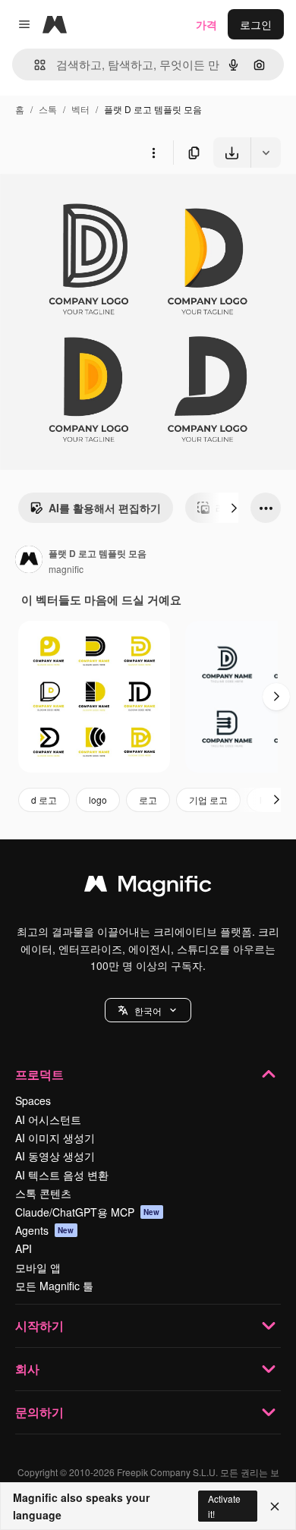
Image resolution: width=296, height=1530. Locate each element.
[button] (148, 1010)
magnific (66, 568)
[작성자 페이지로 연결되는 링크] (29, 561)
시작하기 (39, 1325)
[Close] (274, 1506)
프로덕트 (39, 1074)
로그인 (256, 24)
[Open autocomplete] (34, 65)
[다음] (233, 508)
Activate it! (224, 1505)
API (23, 1248)
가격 (206, 24)
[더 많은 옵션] (153, 152)
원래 (87, 203)
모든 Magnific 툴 (54, 1285)
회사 (27, 1368)
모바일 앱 (38, 1267)
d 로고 (44, 799)
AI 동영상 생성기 (55, 1155)
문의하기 (39, 1412)
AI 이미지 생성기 (55, 1137)
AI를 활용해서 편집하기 (105, 507)
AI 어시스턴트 (48, 1119)
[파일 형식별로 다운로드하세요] (265, 152)
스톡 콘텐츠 (43, 1193)
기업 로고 (208, 799)
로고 (148, 799)
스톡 (48, 108)
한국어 (148, 1010)
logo (98, 799)
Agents (44, 1230)
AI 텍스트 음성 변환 (62, 1174)
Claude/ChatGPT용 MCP (87, 1212)
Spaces (33, 1100)
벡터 (80, 108)
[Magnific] (148, 887)
